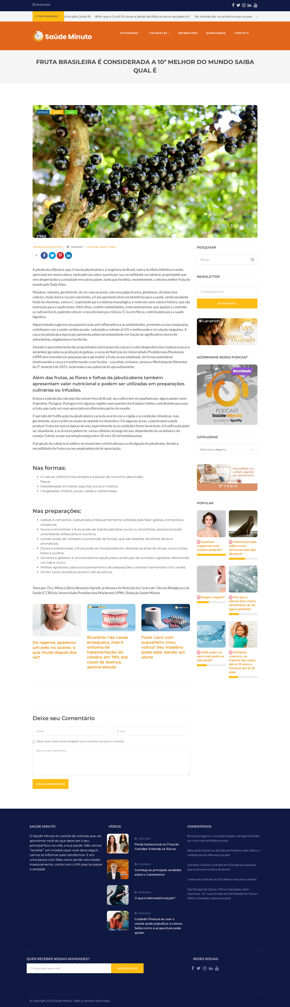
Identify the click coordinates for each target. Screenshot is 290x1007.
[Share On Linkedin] (68, 255)
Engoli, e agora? (213, 597)
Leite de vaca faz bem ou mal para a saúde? (229, 879)
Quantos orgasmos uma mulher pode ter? (210, 546)
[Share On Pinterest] (60, 255)
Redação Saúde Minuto (48, 246)
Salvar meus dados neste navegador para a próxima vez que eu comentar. (81, 741)
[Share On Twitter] (52, 255)
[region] (51, 976)
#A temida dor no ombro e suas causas (160, 16)
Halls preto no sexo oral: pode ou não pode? (210, 656)
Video (71, 112)
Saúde (57, 112)
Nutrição (43, 112)
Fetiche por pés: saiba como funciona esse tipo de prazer (243, 548)
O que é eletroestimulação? (155, 898)
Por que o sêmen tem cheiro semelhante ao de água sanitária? (242, 603)
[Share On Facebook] (44, 255)
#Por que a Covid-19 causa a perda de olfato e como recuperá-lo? (79, 16)
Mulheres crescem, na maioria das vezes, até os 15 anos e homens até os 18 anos (242, 662)
